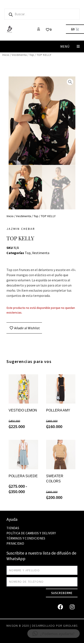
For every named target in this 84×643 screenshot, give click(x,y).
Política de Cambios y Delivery (31, 533)
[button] (78, 46)
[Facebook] (60, 607)
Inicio (5, 55)
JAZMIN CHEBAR (20, 229)
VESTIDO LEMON (23, 410)
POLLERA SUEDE (23, 476)
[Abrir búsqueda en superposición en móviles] (42, 14)
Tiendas (12, 528)
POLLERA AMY (58, 410)
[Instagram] (72, 607)
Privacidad (15, 543)
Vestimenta (19, 55)
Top (31, 55)
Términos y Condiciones (25, 538)
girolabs (70, 626)
